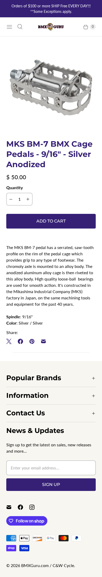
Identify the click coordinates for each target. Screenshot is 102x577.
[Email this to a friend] (43, 341)
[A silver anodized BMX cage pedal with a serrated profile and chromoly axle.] (51, 88)
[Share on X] (10, 341)
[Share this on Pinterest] (32, 341)
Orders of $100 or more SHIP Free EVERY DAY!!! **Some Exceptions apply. (51, 9)
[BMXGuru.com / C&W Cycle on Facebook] (23, 507)
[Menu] (9, 26)
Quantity (14, 187)
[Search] (20, 26)
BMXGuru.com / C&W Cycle (47, 565)
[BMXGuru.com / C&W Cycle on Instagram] (35, 507)
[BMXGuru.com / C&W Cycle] (51, 26)
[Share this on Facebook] (20, 341)
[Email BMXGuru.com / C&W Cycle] (12, 507)
